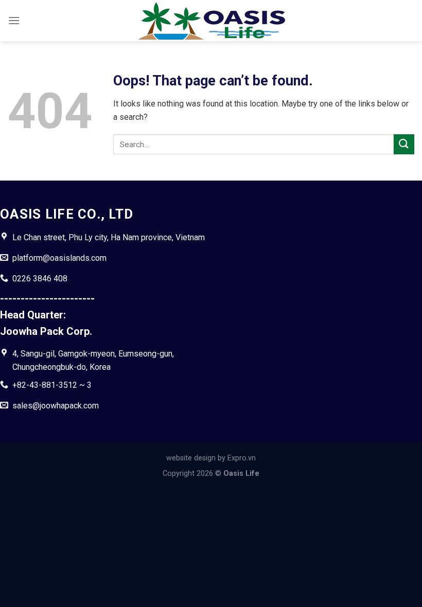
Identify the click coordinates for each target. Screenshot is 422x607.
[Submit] (404, 144)
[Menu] (14, 20)
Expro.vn (241, 458)
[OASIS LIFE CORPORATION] (211, 21)
